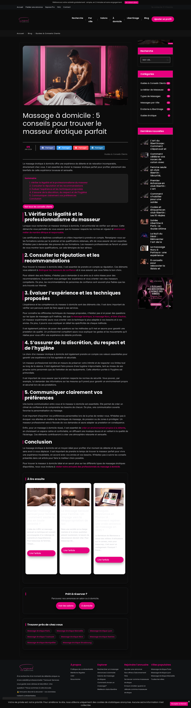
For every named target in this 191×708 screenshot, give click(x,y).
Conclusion (35, 198)
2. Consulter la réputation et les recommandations (56, 185)
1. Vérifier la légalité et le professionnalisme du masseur (58, 182)
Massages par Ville (149, 102)
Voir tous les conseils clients (38, 206)
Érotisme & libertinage (151, 109)
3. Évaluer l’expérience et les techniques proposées (56, 189)
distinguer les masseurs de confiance (57, 270)
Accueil (20, 33)
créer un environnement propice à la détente (103, 427)
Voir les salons (66, 605)
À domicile (86, 605)
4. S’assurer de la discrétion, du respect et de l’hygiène (58, 192)
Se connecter (157, 7)
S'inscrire (169, 7)
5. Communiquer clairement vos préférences (52, 195)
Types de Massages (150, 96)
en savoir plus (131, 2)
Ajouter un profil (162, 19)
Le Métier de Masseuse (151, 89)
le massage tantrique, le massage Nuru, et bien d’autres (98, 316)
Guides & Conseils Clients (48, 33)
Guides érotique (148, 115)
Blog (30, 33)
